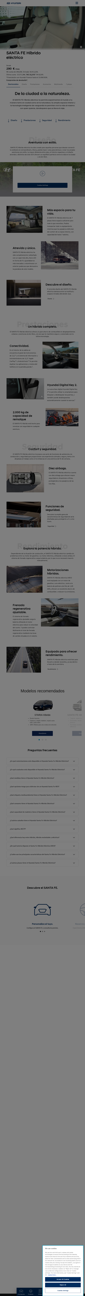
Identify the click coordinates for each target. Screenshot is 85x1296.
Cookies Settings (63, 1290)
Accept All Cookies (63, 1279)
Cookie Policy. (52, 1275)
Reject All (63, 1285)
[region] (62, 1270)
